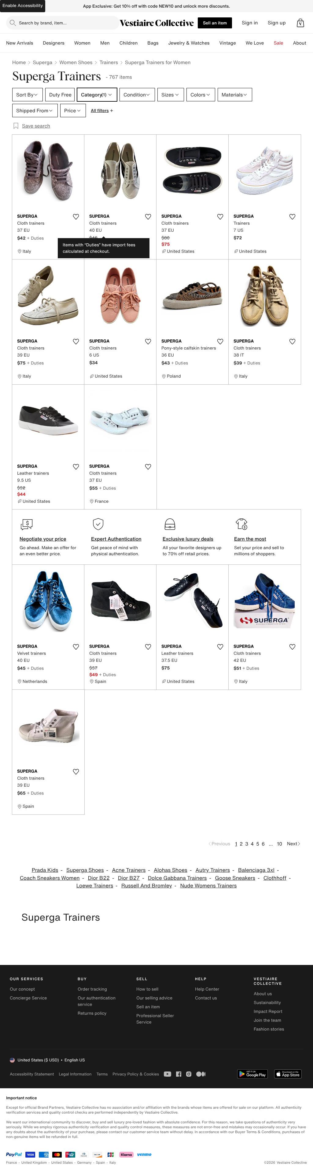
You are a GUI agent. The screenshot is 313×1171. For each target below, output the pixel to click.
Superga (42, 62)
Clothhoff (274, 878)
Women (82, 43)
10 (279, 843)
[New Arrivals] (37, 43)
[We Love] (269, 43)
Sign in (250, 23)
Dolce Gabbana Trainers (177, 878)
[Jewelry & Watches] (214, 43)
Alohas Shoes (170, 870)
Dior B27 (129, 878)
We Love (255, 43)
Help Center (207, 989)
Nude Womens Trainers (208, 886)
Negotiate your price (43, 538)
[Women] (95, 43)
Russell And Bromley (146, 886)
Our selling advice (154, 998)
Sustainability (267, 1002)
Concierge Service (28, 998)
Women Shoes (75, 62)
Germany (84, 1162)
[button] (300, 23)
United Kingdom (34, 1162)
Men (105, 43)
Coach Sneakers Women (50, 878)
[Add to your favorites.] (75, 216)
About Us (303, 43)
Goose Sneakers (235, 878)
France (11, 1162)
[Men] (114, 43)
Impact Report (268, 1011)
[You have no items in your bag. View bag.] (300, 23)
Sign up (277, 23)
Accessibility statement (32, 1074)
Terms (102, 1074)
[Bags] (163, 43)
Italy (112, 1162)
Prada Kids (45, 870)
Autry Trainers (212, 870)
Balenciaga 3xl (256, 870)
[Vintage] (240, 43)
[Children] (142, 43)
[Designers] (69, 43)
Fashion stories (269, 1029)
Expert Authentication (116, 538)
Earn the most (250, 538)
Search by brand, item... (43, 23)
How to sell (147, 989)
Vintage (227, 43)
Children (129, 43)
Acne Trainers (128, 870)
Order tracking (92, 989)
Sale (278, 43)
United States (62, 1162)
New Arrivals (19, 43)
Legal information (75, 1074)
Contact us (206, 998)
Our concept (22, 989)
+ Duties (35, 238)
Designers (53, 43)
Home (19, 62)
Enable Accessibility (22, 5)
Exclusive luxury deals (188, 538)
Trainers (108, 62)
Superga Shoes (85, 870)
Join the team (267, 1020)
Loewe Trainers (94, 886)
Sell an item (215, 23)
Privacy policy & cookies (135, 1074)
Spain (100, 1162)
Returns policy (92, 1013)
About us (263, 994)
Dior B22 (99, 878)
